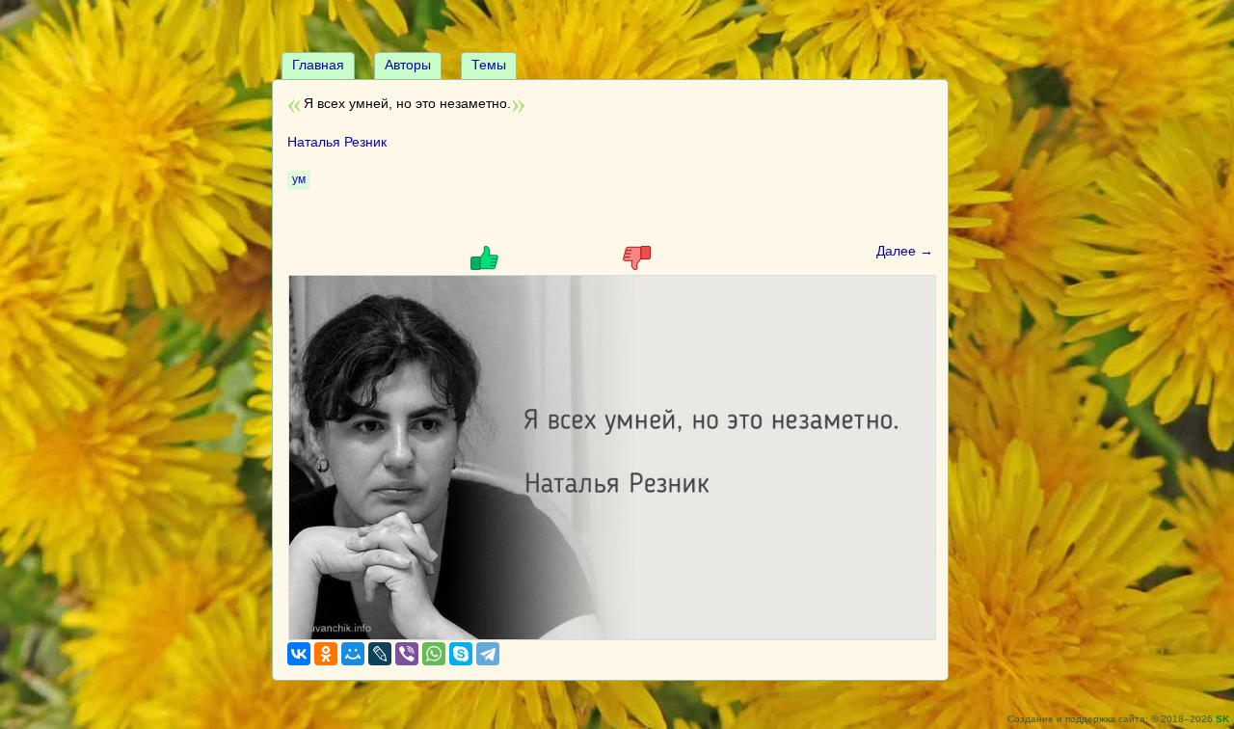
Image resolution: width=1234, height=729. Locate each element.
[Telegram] (487, 653)
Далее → (904, 250)
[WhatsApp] (433, 653)
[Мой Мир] (352, 653)
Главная (318, 64)
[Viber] (406, 653)
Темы (488, 64)
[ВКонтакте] (298, 653)
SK (1222, 719)
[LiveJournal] (379, 653)
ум (299, 179)
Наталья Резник (337, 141)
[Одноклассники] (325, 653)
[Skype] (460, 653)
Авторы (408, 64)
